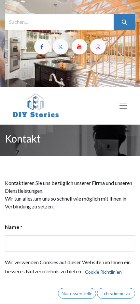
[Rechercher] (124, 22)
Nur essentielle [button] (77, 293)
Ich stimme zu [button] (116, 293)
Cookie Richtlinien (103, 272)
